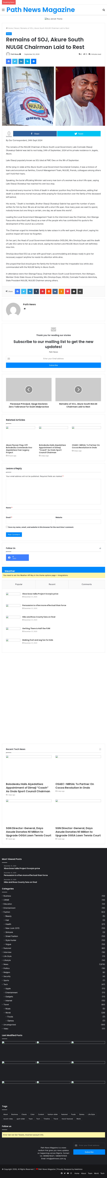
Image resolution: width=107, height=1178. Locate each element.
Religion (7, 972)
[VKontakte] (55, 291)
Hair (7, 920)
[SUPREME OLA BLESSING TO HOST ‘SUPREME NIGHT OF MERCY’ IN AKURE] (19, 1090)
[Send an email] (20, 54)
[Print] (80, 291)
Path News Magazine (47, 1169)
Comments (87, 584)
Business (7, 896)
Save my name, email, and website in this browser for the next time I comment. (41, 527)
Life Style (7, 956)
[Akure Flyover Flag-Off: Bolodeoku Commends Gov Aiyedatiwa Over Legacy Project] (20, 434)
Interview (7, 952)
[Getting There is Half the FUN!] (13, 632)
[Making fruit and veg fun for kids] (13, 644)
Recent (52, 584)
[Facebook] (8, 61)
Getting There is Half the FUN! (36, 628)
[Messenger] (33, 61)
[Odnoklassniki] (61, 291)
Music (8, 1008)
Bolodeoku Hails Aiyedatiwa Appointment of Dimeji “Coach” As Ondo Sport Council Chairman (52, 449)
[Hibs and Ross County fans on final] (13, 620)
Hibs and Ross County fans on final (38, 617)
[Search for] (103, 11)
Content (41, 1114)
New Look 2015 (12, 928)
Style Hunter (10, 940)
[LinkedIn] (21, 61)
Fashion (7, 912)
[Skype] (27, 61)
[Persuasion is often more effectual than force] (13, 609)
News (16, 28)
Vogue (8, 944)
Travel (6, 1004)
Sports (6, 980)
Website (58, 517)
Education (8, 904)
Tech (6, 984)
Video (6, 1029)
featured (64, 1114)
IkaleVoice (78, 1169)
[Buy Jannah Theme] (53, 19)
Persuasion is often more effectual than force (44, 605)
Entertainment (9, 908)
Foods (10, 1016)
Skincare (9, 932)
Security (7, 976)
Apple (8, 988)
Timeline (47, 1119)
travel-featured (67, 1119)
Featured (7, 948)
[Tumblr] (36, 291)
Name (9, 508)
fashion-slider (53, 1114)
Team (31, 1119)
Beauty (8, 916)
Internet (8, 1000)
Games (10, 1020)
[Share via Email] (73, 291)
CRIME (6, 900)
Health (8, 924)
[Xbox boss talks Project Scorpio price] (13, 597)
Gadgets (9, 996)
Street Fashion (11, 936)
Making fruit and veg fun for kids (37, 640)
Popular (18, 584)
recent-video (8, 1119)
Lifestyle (7, 960)
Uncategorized (10, 1025)
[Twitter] (14, 61)
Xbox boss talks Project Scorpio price (40, 594)
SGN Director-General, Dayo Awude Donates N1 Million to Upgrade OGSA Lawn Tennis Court (28, 831)
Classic (24, 1114)
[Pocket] (67, 291)
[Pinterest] (42, 291)
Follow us (6, 1126)
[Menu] (3, 11)
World (8, 1013)
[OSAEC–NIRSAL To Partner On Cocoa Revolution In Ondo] (86, 434)
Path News (15, 54)
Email (9, 517)
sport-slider (21, 1119)
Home (10, 28)
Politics (7, 968)
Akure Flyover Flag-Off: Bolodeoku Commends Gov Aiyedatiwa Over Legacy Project (19, 449)
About (5, 1114)
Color (32, 1114)
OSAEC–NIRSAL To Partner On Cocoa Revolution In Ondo (86, 446)
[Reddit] (48, 291)
